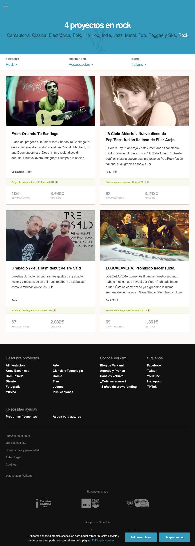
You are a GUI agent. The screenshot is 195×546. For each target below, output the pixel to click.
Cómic (57, 376)
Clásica (39, 35)
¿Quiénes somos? (113, 381)
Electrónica (59, 35)
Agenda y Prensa (112, 370)
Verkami (98, 6)
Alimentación (15, 365)
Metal (130, 35)
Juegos (58, 386)
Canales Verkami (112, 376)
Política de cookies (103, 540)
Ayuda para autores (67, 416)
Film (56, 381)
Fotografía (13, 386)
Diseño (11, 381)
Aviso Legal (13, 457)
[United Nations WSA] (144, 503)
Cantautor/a (18, 35)
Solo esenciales (141, 537)
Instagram (154, 381)
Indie (106, 35)
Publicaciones (63, 392)
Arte (56, 365)
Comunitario (15, 376)
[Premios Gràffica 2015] (50, 503)
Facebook (154, 365)
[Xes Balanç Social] (97, 503)
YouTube (153, 376)
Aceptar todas (174, 537)
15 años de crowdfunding (118, 386)
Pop (142, 35)
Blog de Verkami (112, 365)
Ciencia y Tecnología (68, 370)
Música (11, 392)
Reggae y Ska (162, 35)
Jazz (117, 35)
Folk (77, 35)
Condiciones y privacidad (22, 450)
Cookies (11, 464)
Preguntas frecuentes (21, 416)
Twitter (152, 370)
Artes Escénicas (17, 370)
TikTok (152, 386)
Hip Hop (91, 35)
